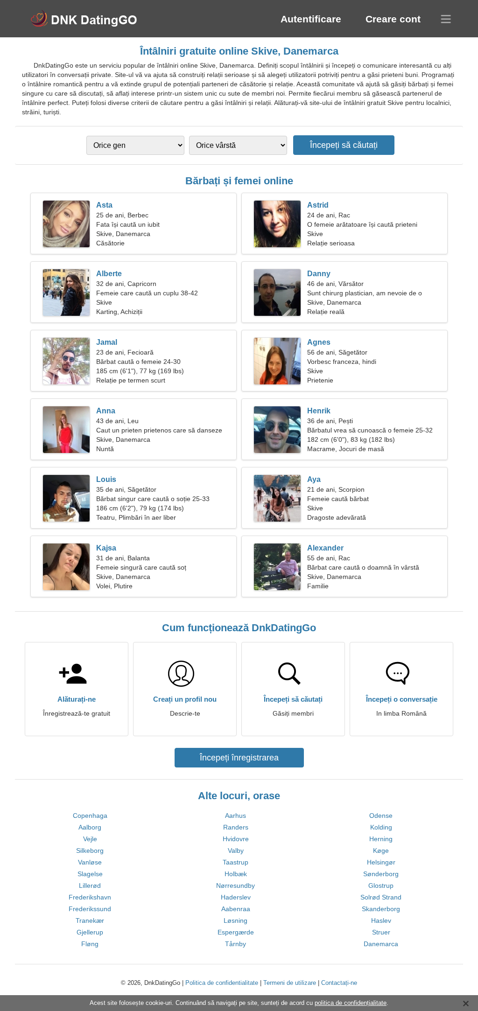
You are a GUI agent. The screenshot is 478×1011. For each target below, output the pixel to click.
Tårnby (235, 944)
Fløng (89, 944)
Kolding (381, 827)
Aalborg (89, 827)
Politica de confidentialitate (221, 982)
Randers (235, 827)
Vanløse (90, 862)
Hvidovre (236, 839)
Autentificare (311, 19)
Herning (381, 839)
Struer (381, 932)
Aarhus (235, 815)
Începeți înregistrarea (239, 757)
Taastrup (235, 862)
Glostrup (381, 885)
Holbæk (236, 874)
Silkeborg (90, 850)
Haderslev (236, 897)
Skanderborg (381, 909)
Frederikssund (90, 909)
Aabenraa (235, 909)
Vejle (90, 839)
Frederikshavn (90, 897)
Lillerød (90, 885)
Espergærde (236, 932)
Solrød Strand (380, 897)
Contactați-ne (339, 982)
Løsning (235, 920)
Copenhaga (90, 815)
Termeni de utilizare (289, 982)
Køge (381, 850)
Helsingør (381, 862)
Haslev (381, 920)
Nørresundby (235, 885)
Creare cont (393, 19)
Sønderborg (381, 874)
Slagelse (90, 874)
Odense (381, 815)
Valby (236, 850)
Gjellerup (90, 932)
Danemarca (381, 944)
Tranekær (90, 920)
